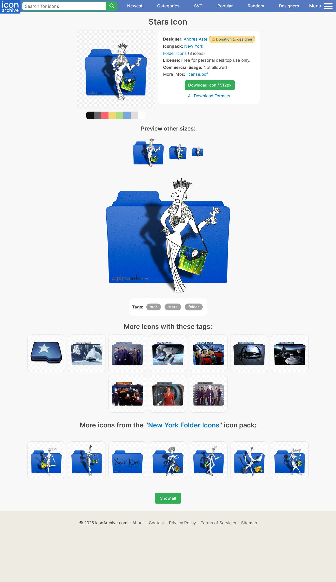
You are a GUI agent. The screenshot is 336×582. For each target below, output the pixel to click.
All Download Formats (209, 95)
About (138, 522)
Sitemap (249, 522)
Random (256, 5)
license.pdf (197, 74)
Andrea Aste (196, 39)
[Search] (111, 6)
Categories (168, 5)
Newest (134, 5)
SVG (198, 5)
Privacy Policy (182, 522)
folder (193, 307)
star (153, 307)
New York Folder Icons (183, 425)
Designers (289, 5)
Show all (168, 498)
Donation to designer (234, 39)
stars (172, 307)
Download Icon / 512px (209, 85)
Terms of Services (218, 522)
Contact (156, 522)
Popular (225, 5)
